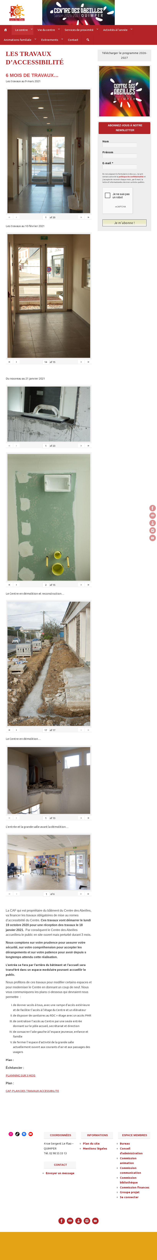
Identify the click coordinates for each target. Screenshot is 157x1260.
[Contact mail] (152, 515)
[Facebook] (152, 508)
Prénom (107, 150)
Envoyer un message (60, 1171)
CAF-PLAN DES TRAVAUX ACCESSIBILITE (32, 1089)
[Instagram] (152, 530)
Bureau (125, 1142)
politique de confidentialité (131, 175)
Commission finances (134, 1185)
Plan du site (91, 1142)
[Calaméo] (152, 523)
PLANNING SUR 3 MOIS (20, 1074)
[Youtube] (152, 538)
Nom (105, 140)
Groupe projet (130, 1190)
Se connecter (129, 1195)
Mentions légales (95, 1147)
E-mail (107, 161)
